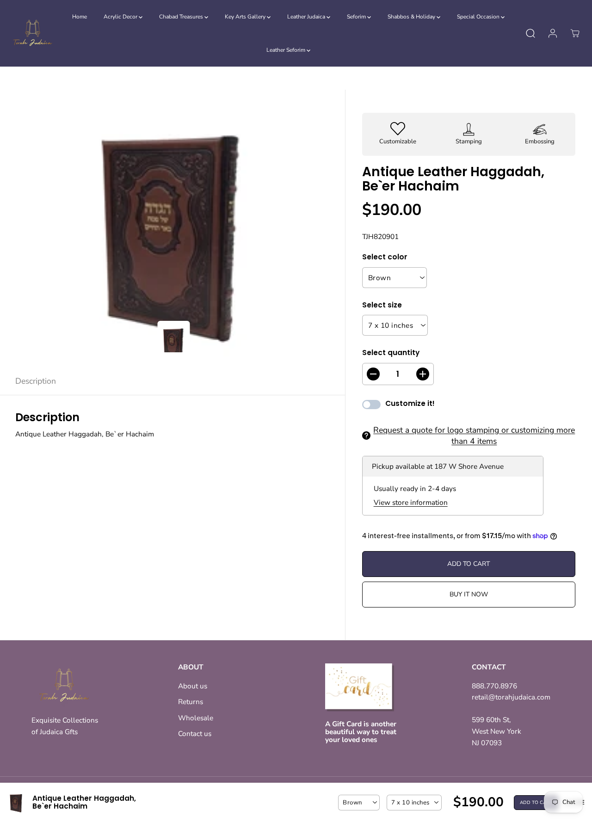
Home (79, 16)
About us (192, 686)
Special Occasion (479, 16)
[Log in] (553, 33)
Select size (382, 305)
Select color (384, 257)
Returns (190, 701)
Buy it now (469, 594)
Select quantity (390, 352)
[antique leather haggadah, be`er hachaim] (172, 228)
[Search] (530, 33)
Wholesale (195, 718)
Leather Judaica (307, 16)
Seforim (357, 16)
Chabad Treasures (181, 16)
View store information (411, 502)
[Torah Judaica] (32, 33)
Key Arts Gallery (246, 16)
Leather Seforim (286, 50)
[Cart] (575, 33)
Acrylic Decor (121, 16)
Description (35, 380)
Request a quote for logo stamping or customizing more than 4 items (474, 435)
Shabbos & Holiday (412, 16)
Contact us (194, 733)
